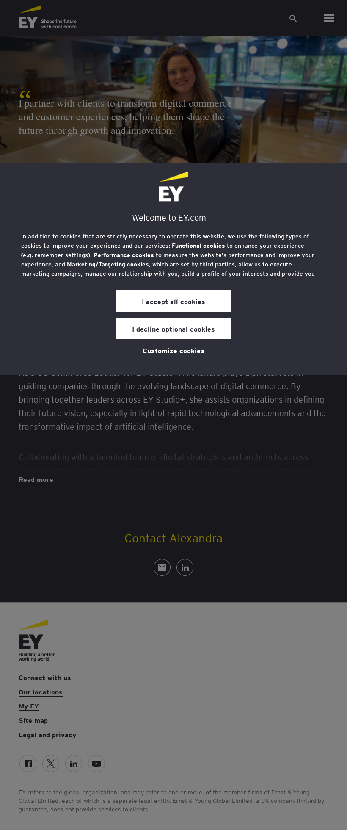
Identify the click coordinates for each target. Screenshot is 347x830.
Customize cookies (173, 350)
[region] (173, 269)
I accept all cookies (173, 301)
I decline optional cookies (173, 328)
